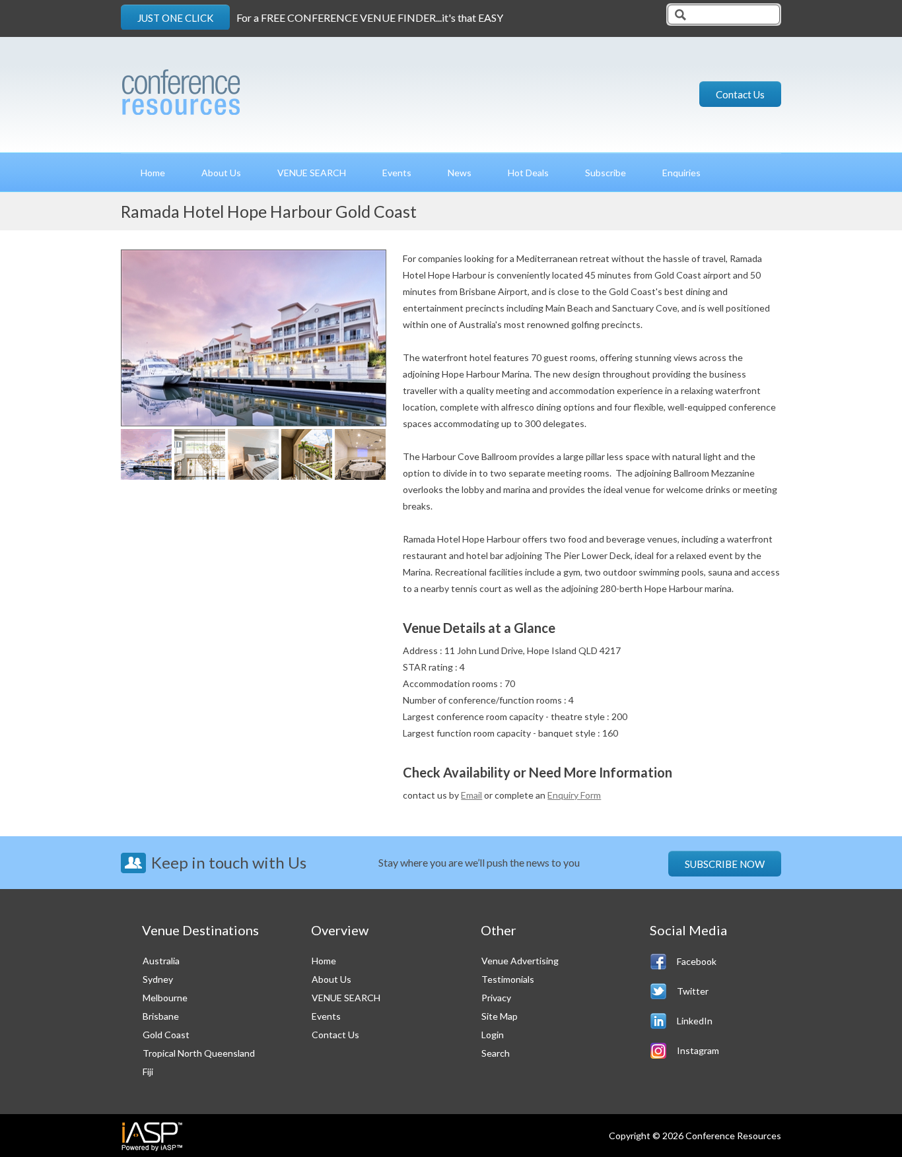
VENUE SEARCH (311, 172)
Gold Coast (166, 1034)
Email (471, 795)
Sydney (158, 979)
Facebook (696, 961)
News (459, 172)
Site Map (499, 1016)
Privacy (496, 997)
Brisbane (161, 1016)
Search (495, 1053)
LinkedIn (694, 1020)
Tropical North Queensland (199, 1053)
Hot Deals (528, 172)
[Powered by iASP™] (152, 1135)
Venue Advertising (520, 960)
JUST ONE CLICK (175, 18)
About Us (221, 172)
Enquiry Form (574, 795)
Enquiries (681, 172)
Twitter (693, 991)
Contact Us (740, 94)
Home (153, 172)
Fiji (148, 1071)
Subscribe (605, 172)
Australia (161, 960)
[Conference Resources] (225, 87)
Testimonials (507, 979)
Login (492, 1034)
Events (396, 172)
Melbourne (165, 997)
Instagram (698, 1050)
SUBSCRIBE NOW (725, 864)
